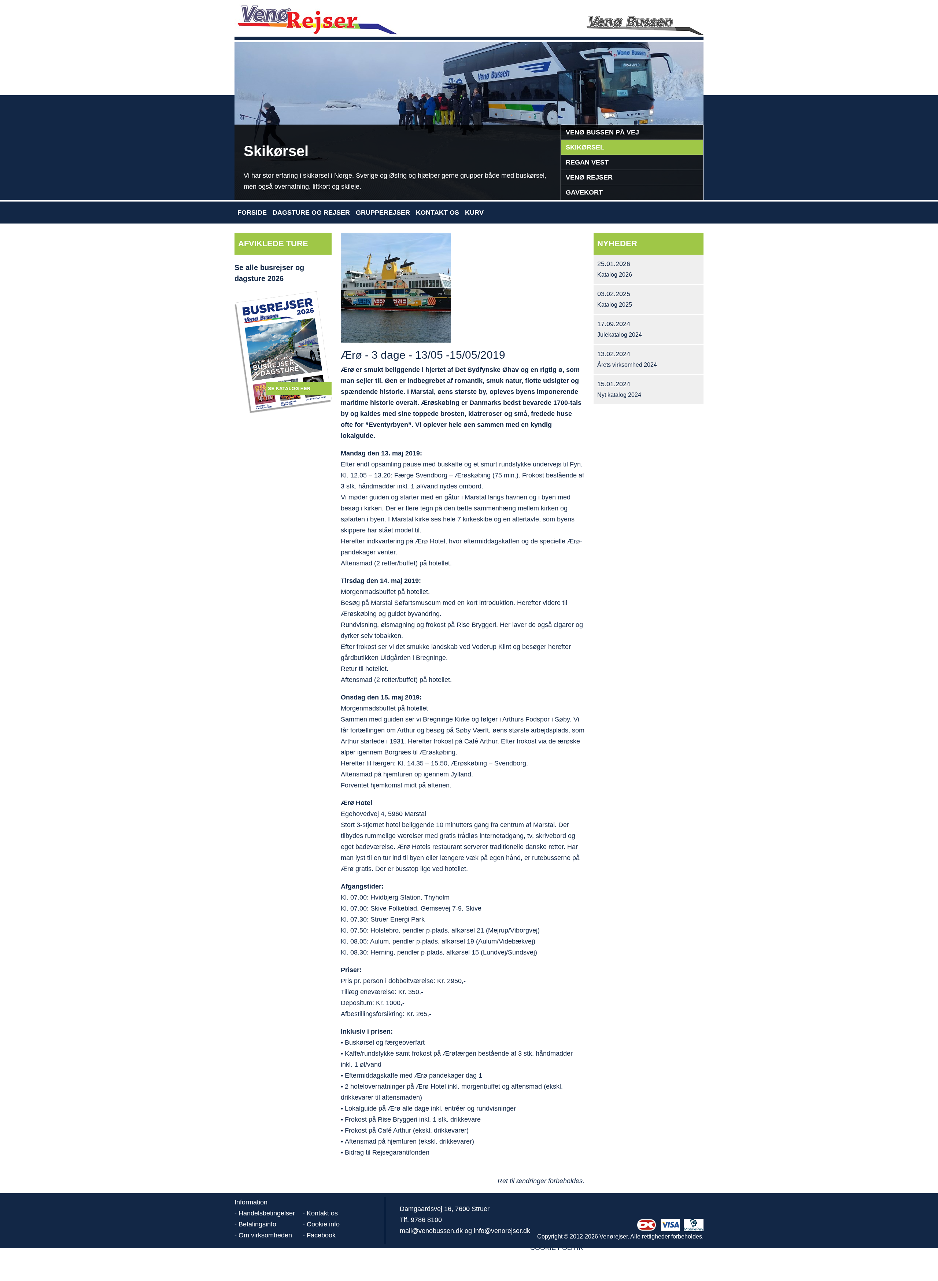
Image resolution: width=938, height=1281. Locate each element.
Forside (252, 212)
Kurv (474, 212)
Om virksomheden (265, 1235)
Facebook (321, 1235)
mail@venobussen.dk (431, 1230)
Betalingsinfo (257, 1224)
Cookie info (323, 1224)
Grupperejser (383, 212)
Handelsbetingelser (267, 1213)
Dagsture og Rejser (311, 212)
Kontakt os (437, 212)
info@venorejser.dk (502, 1230)
